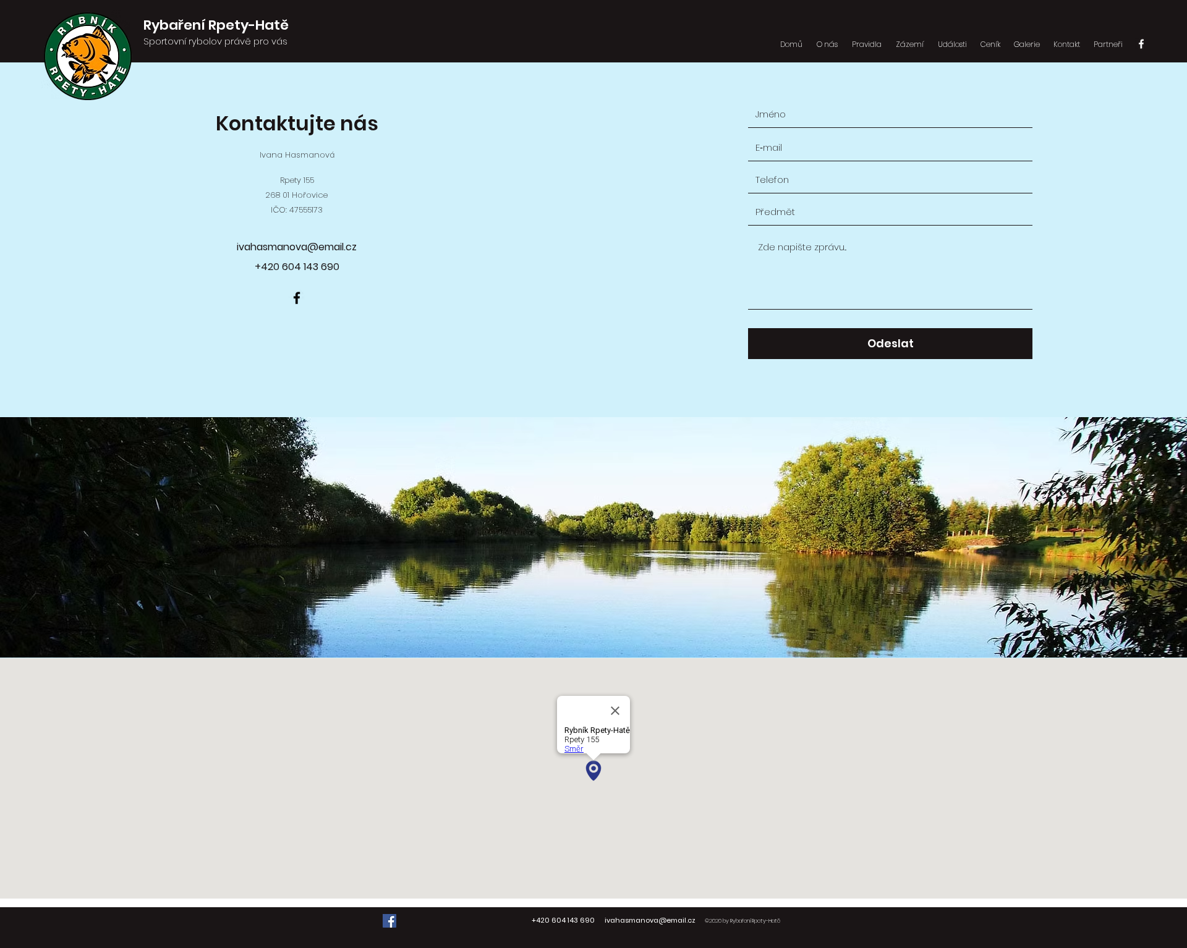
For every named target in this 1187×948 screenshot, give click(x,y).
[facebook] (1141, 44)
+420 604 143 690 (563, 920)
